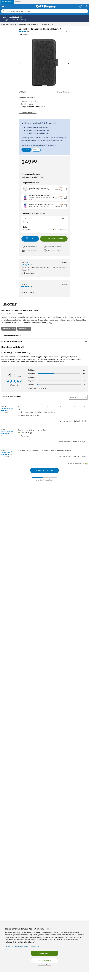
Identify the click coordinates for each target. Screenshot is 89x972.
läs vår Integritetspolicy (32, 946)
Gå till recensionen (27, 273)
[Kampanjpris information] (61, 190)
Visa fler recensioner (44, 470)
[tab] (7, 2)
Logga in (36, 150)
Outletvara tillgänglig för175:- (32, 177)
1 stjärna (31, 384)
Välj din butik (27, 230)
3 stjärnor (31, 377)
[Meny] (3, 6)
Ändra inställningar (44, 965)
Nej (82, 421)
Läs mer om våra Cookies (14, 946)
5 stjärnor (31, 370)
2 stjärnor (31, 381)
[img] (68, 64)
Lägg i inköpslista (64, 92)
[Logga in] (80, 6)
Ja (78, 421)
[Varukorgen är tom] (86, 6)
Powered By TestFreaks (76, 463)
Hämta (32, 239)
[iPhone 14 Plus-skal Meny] (17, 24)
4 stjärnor (31, 374)
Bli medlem (26, 150)
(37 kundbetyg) (24, 34)
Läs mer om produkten (28, 113)
